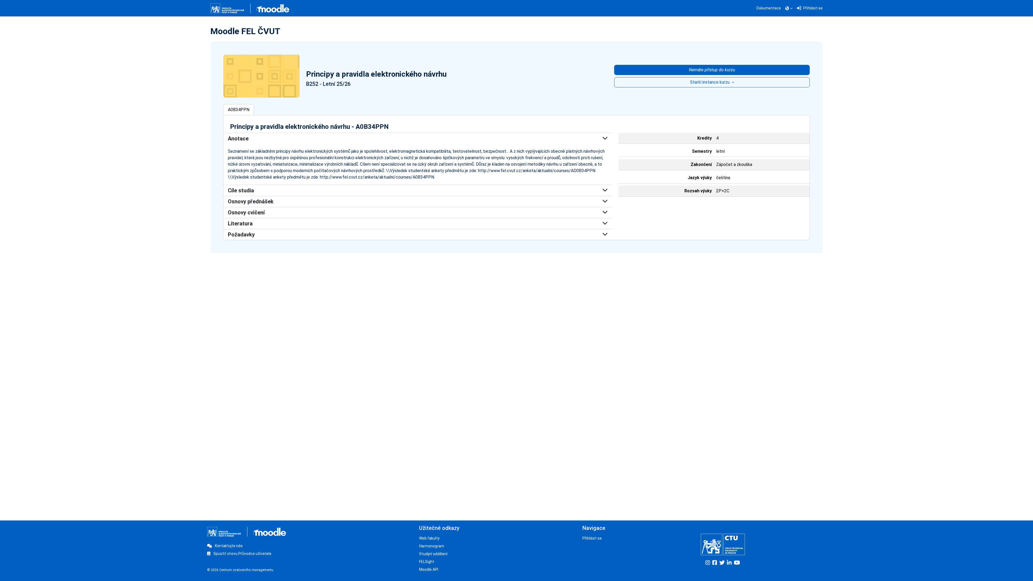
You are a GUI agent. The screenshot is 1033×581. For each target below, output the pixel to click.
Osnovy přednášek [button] (251, 201)
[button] (789, 8)
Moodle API (428, 569)
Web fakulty (429, 538)
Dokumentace (768, 8)
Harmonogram (431, 546)
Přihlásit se (592, 538)
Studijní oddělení (433, 554)
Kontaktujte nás (228, 546)
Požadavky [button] (241, 234)
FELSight (426, 561)
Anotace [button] (238, 138)
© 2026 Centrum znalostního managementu (240, 570)
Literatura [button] (240, 223)
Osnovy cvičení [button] (246, 212)
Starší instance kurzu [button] (710, 82)
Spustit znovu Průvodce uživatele (242, 553)
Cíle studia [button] (241, 190)
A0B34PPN (238, 109)
